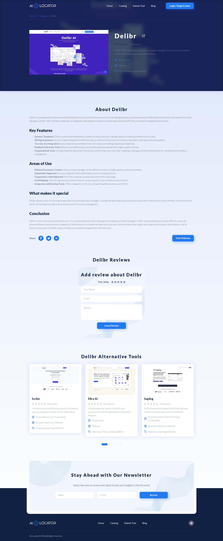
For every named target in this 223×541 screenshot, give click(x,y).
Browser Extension (45, 422)
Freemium (40, 428)
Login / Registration (179, 5)
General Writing (171, 417)
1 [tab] (104, 444)
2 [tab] (111, 444)
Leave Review (111, 325)
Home (109, 5)
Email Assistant (155, 417)
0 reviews (135, 44)
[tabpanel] (55, 398)
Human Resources (44, 417)
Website (122, 65)
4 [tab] (120, 444)
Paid (120, 71)
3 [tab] (116, 444)
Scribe (36, 398)
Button (153, 495)
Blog (153, 5)
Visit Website (183, 238)
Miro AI (93, 398)
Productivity (124, 60)
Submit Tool (139, 5)
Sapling (148, 398)
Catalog (123, 5)
